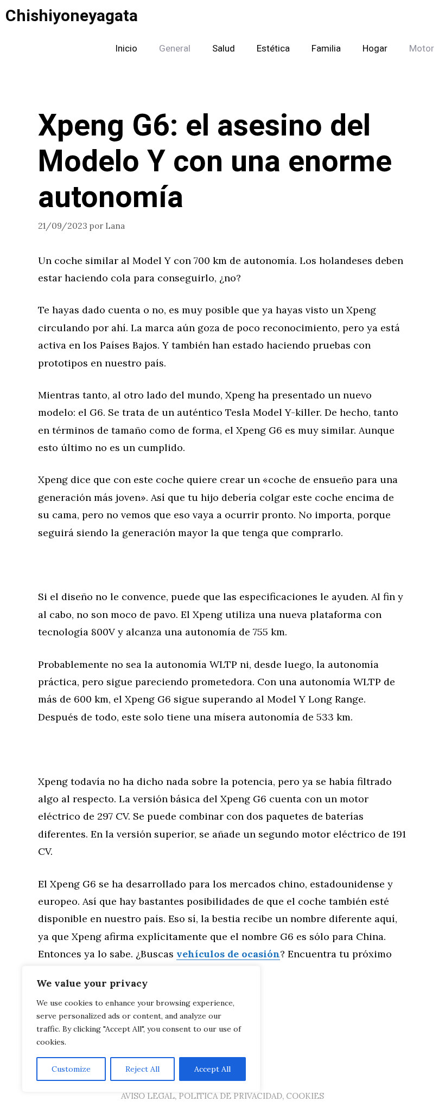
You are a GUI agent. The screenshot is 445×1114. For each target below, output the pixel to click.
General (174, 48)
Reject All (142, 1069)
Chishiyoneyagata (71, 16)
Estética (273, 48)
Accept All (212, 1069)
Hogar (375, 48)
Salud (223, 48)
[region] (141, 1028)
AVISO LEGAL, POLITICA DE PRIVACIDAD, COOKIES (222, 1096)
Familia (326, 48)
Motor (421, 48)
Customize (71, 1069)
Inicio (126, 48)
